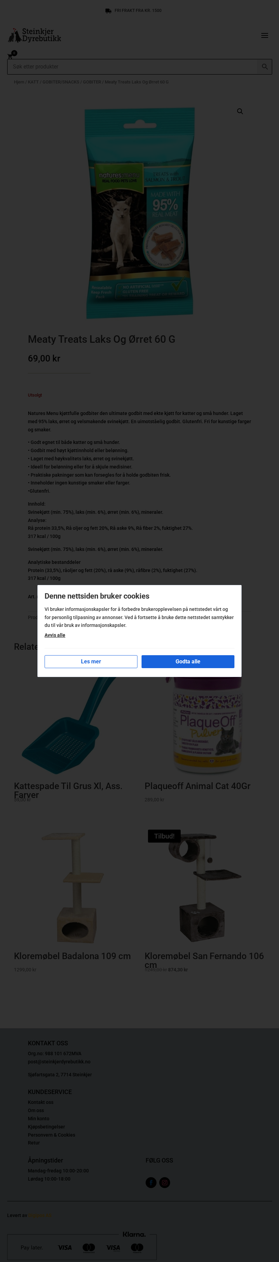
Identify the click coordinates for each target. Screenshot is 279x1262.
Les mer (91, 661)
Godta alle (188, 661)
